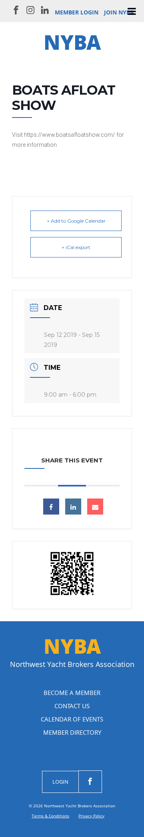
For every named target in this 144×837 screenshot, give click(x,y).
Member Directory (72, 732)
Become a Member (72, 693)
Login (60, 781)
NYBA (72, 42)
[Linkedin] (73, 507)
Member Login (76, 12)
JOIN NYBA (119, 12)
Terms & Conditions (50, 816)
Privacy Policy (91, 816)
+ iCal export (76, 247)
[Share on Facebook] (51, 507)
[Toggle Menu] (132, 11)
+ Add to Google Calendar (76, 221)
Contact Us (72, 706)
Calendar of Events (72, 719)
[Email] (95, 507)
